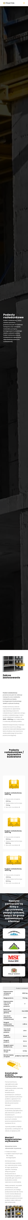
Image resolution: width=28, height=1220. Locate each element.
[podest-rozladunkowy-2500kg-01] (14, 789)
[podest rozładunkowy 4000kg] (14, 865)
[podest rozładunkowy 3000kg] (14, 827)
